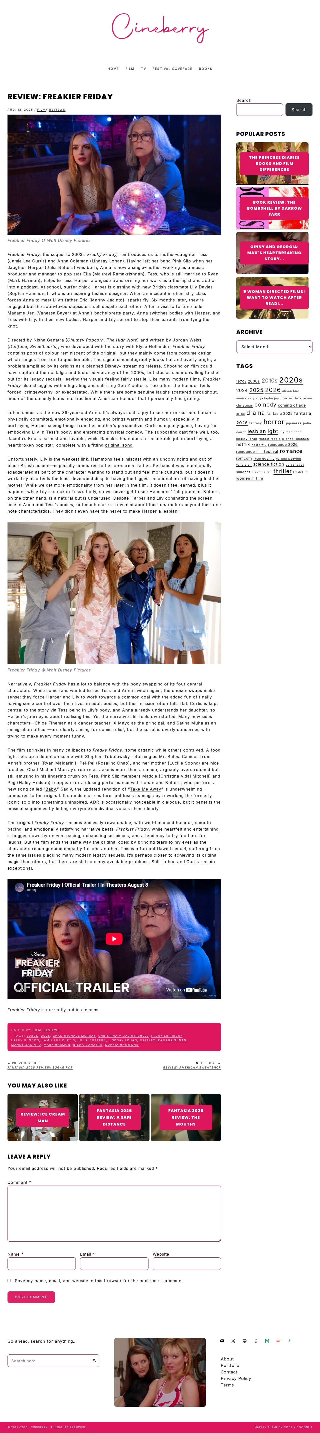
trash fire (300, 472)
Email (87, 1254)
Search (244, 100)
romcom (244, 458)
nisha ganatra (87, 1044)
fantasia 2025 (279, 413)
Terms (227, 1384)
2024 (242, 390)
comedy (265, 404)
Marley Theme (266, 1427)
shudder (243, 472)
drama (255, 412)
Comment (20, 1182)
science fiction (268, 464)
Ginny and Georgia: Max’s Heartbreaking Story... (274, 253)
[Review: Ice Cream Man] (43, 1097)
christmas (244, 405)
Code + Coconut (298, 1427)
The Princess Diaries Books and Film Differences (274, 163)
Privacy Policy (236, 1378)
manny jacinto (26, 1044)
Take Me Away (145, 789)
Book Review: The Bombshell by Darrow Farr (274, 208)
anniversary (245, 398)
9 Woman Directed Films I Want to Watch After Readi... (274, 297)
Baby (51, 789)
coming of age (292, 405)
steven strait (262, 472)
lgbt (273, 431)
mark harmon (57, 1044)
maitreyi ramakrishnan (163, 1040)
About (227, 1358)
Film (41, 109)
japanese (294, 423)
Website (161, 1254)
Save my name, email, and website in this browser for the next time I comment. (99, 1280)
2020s (32, 1035)
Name (16, 1254)
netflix (243, 444)
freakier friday (166, 1035)
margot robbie (270, 439)
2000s (254, 381)
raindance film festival (257, 451)
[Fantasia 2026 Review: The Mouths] (186, 1097)
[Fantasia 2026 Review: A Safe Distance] (114, 1097)
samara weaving (288, 458)
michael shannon (295, 439)
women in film (249, 478)
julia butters (92, 1040)
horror (274, 422)
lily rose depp (291, 432)
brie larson (303, 398)
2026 (273, 390)
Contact (229, 1371)
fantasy (255, 423)
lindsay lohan (122, 1040)
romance (291, 451)
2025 (45, 1035)
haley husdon (25, 1040)
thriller (283, 471)
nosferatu (259, 445)
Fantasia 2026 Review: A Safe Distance (114, 1117)
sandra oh (244, 464)
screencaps (295, 464)
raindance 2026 (283, 444)
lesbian (257, 431)
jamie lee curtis (58, 1040)
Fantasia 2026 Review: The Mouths (186, 1117)
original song (118, 445)
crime (240, 414)
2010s (270, 380)
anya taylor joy (267, 398)
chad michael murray (74, 1035)
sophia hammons (122, 1044)
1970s (241, 381)
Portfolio (230, 1365)
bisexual (287, 398)
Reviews (57, 109)
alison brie (290, 391)
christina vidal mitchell (123, 1035)
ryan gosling (264, 458)
